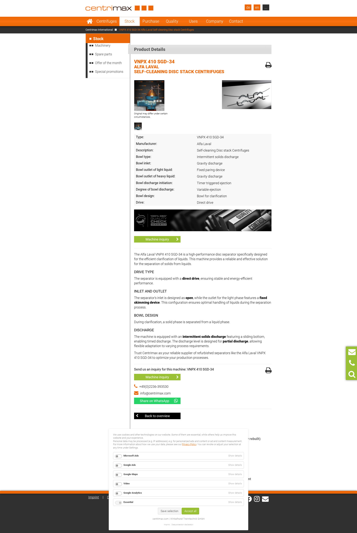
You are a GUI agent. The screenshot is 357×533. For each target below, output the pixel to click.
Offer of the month (108, 63)
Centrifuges (107, 21)
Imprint (93, 497)
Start (90, 21)
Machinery (102, 45)
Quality (172, 21)
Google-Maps (130, 474)
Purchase (150, 21)
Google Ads (129, 465)
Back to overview (157, 416)
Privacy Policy (189, 444)
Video (126, 483)
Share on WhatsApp (154, 401)
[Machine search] (351, 374)
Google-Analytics (132, 492)
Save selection (169, 511)
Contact (236, 21)
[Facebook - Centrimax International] (249, 499)
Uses (193, 21)
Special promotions (109, 72)
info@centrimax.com (155, 393)
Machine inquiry (157, 239)
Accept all (190, 511)
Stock (130, 21)
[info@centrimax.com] (265, 499)
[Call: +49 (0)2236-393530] (352, 363)
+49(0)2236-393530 (153, 387)
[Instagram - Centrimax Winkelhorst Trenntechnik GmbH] (257, 499)
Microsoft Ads (131, 455)
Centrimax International (99, 29)
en (257, 7)
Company (214, 21)
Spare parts (103, 54)
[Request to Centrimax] (352, 352)
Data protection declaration (182, 525)
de (248, 7)
